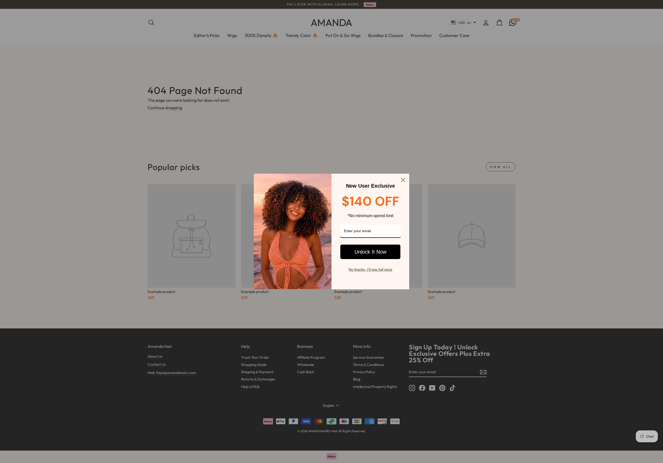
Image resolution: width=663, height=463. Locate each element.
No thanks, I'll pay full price (370, 269)
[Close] (403, 180)
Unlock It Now (370, 252)
